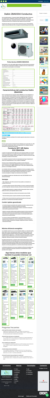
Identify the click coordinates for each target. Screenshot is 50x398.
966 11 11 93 (46, 1)
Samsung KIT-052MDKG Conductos (5, 298)
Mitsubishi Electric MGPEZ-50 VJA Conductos (14, 266)
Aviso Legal (21, 396)
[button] (41, 5)
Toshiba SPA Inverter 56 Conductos (30, 265)
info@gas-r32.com (43, 368)
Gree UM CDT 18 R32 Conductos (22, 265)
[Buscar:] (42, 20)
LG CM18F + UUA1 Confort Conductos (22, 298)
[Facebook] (1, 1)
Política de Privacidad (31, 396)
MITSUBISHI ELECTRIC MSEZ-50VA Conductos (4, 266)
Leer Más (12, 284)
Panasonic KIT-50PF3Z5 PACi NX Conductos (14, 298)
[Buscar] (46, 20)
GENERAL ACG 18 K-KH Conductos (31, 298)
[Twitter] (3, 1)
